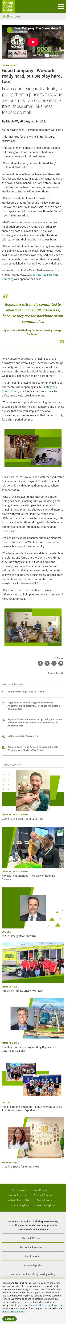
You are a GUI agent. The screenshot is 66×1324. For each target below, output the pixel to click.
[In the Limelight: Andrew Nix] (33, 908)
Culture (6, 931)
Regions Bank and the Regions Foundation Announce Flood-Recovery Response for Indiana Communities (34, 705)
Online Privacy (44, 1200)
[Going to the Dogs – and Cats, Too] (33, 790)
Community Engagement (15, 814)
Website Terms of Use (19, 1200)
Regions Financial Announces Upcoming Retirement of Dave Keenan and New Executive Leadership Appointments (35, 722)
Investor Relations (17, 1195)
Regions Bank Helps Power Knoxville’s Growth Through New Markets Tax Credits (33, 748)
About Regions (40, 1190)
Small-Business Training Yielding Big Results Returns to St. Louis (29, 1049)
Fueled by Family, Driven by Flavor (22, 991)
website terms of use (46, 1305)
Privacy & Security (43, 1195)
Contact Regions (20, 1205)
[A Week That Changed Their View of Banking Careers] (33, 847)
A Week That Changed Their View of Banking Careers (28, 877)
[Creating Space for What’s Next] (33, 1137)
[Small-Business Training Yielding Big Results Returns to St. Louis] (33, 1018)
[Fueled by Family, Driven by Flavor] (33, 962)
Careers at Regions (45, 1205)
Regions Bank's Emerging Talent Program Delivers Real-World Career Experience (32, 1108)
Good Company (9, 65)
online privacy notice (13, 1311)
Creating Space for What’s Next (20, 1166)
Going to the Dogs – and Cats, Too (26, 691)
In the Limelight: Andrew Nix (23, 735)
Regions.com (19, 1190)
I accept (9, 1318)
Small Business (10, 986)
